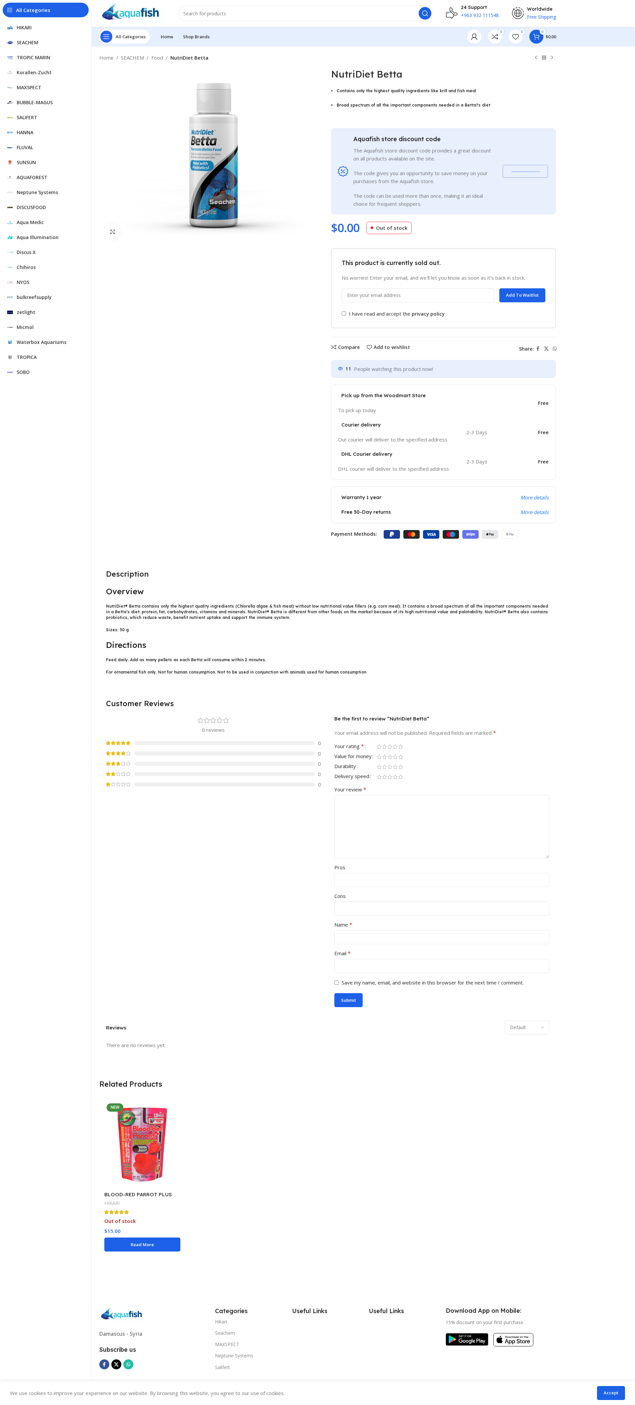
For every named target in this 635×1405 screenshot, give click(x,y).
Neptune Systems (234, 1355)
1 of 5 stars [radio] (379, 746)
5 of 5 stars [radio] (400, 746)
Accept (611, 1393)
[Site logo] (132, 12)
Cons (340, 896)
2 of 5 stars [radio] (384, 746)
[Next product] (552, 58)
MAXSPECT (227, 1344)
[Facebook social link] (538, 348)
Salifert (222, 1367)
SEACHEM (132, 57)
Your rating (349, 746)
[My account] (474, 36)
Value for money (353, 756)
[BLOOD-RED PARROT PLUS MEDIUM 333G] (142, 1144)
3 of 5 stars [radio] (390, 746)
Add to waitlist (522, 295)
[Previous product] (536, 58)
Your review (350, 789)
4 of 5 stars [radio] (395, 746)
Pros (339, 867)
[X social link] (546, 348)
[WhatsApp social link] (555, 348)
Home (106, 57)
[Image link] (122, 1314)
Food (157, 57)
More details (534, 497)
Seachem (225, 1333)
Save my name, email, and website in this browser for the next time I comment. (433, 982)
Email (342, 953)
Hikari (221, 1321)
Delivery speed (351, 776)
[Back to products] (544, 58)
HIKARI (112, 1203)
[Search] (425, 13)
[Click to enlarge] (112, 231)
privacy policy (428, 313)
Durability (345, 766)
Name (343, 924)
